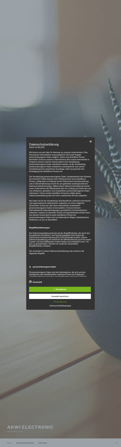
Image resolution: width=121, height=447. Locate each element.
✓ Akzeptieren (60, 289)
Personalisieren (60, 302)
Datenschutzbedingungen (60, 306)
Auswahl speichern (60, 296)
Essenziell (37, 282)
